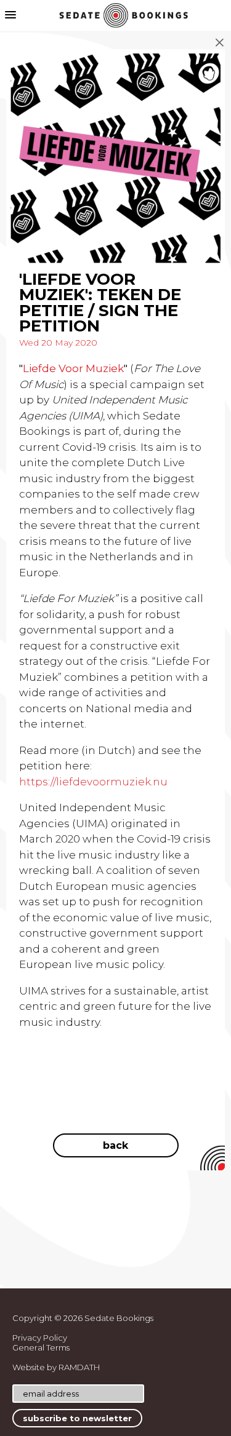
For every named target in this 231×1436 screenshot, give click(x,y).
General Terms (41, 1347)
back (115, 1145)
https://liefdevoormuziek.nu (93, 782)
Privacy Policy (39, 1338)
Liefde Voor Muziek (73, 368)
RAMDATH (79, 1367)
